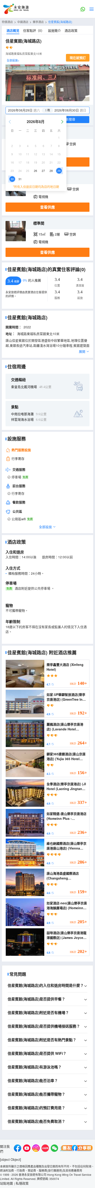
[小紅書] (45, 1148)
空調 (72, 143)
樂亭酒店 (38, 22)
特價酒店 (7, 22)
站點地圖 (6, 1183)
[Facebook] (17, 1148)
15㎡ (42, 234)
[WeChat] (54, 1148)
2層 (57, 234)
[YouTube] (26, 1148)
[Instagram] (36, 1148)
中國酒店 (22, 22)
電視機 (43, 196)
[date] (27, 110)
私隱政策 (22, 1183)
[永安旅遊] (15, 9)
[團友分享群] (76, 1148)
